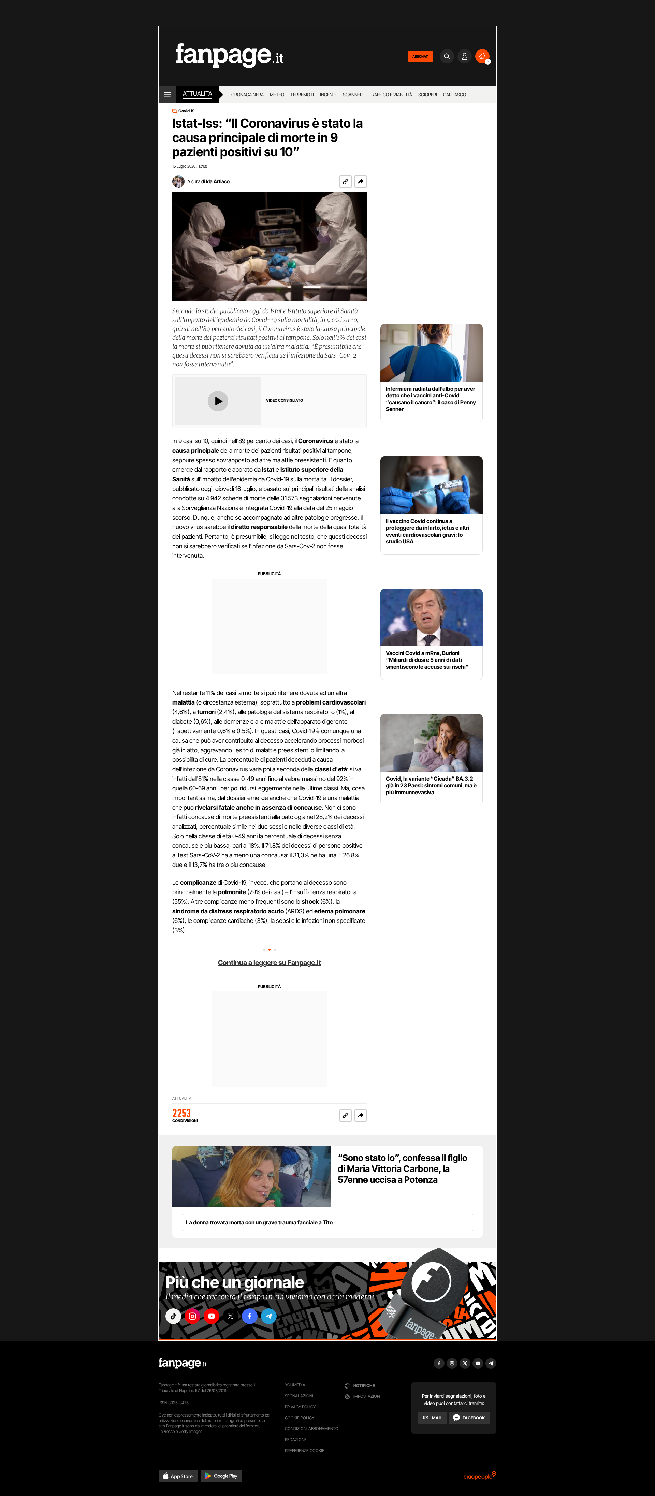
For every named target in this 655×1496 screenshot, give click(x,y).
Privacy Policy (300, 1406)
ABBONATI (420, 56)
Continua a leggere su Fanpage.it (269, 963)
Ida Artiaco (218, 181)
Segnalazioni (299, 1395)
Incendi (328, 94)
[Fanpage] (182, 1363)
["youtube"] (211, 1316)
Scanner (353, 94)
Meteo (277, 94)
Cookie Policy (299, 1417)
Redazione (296, 1439)
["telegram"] (269, 1316)
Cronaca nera (247, 94)
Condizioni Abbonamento (311, 1428)
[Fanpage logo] (221, 56)
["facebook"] (250, 1316)
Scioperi (427, 94)
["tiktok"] (173, 1316)
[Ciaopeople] (480, 1478)
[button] (360, 181)
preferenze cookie (304, 1450)
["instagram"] (192, 1316)
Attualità (197, 93)
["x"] (230, 1316)
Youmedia (295, 1385)
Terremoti (302, 94)
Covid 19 (186, 110)
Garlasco (454, 94)
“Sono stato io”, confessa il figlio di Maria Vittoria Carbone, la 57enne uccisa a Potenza (402, 1168)
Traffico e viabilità (390, 94)
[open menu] (167, 94)
